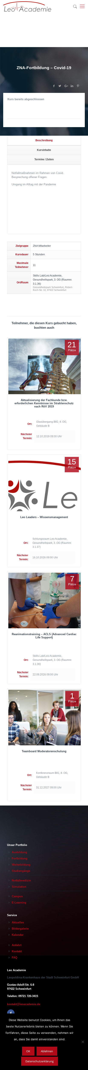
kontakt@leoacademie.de (23, 1004)
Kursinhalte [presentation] (44, 150)
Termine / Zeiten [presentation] (44, 159)
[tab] (44, 141)
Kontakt (17, 951)
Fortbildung (19, 858)
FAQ (14, 957)
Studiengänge (21, 870)
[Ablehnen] (83, 1042)
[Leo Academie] (27, 6)
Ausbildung (19, 852)
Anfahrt (16, 945)
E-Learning (19, 902)
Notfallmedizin (21, 880)
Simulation (19, 886)
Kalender (17, 934)
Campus (17, 896)
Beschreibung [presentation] (44, 140)
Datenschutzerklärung (39, 1061)
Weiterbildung (21, 864)
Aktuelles (18, 922)
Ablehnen (47, 1051)
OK (28, 1051)
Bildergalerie (20, 928)
